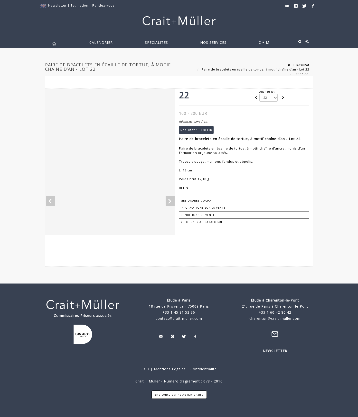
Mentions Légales (170, 369)
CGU (145, 369)
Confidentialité (203, 369)
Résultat (302, 65)
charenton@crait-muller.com (275, 318)
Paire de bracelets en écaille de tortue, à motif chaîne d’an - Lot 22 (255, 69)
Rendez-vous (103, 5)
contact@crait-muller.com (179, 318)
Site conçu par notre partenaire (179, 394)
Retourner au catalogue (201, 222)
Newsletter (57, 5)
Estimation (80, 5)
